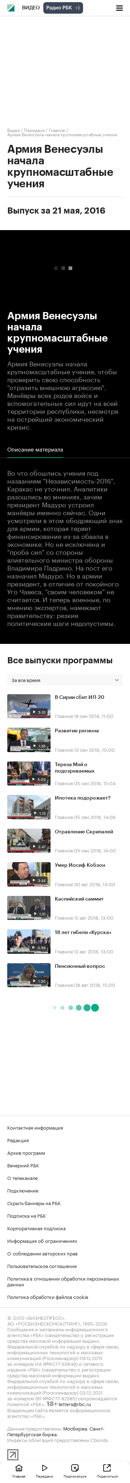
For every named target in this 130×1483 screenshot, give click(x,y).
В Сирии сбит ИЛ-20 (79, 697)
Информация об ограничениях (42, 1240)
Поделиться (107, 1476)
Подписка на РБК (26, 1215)
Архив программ (26, 1152)
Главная (18, 1476)
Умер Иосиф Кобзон (80, 865)
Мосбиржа (75, 1428)
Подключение (22, 1190)
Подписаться (75, 1476)
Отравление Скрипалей (84, 831)
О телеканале (22, 1177)
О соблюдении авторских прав (42, 1253)
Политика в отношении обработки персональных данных (63, 1280)
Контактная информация (35, 1127)
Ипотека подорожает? (82, 798)
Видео (31, 7)
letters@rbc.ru (74, 1403)
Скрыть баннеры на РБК (34, 1202)
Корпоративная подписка (36, 1227)
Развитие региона (77, 730)
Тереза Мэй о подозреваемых (75, 768)
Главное (57, 129)
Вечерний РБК (23, 1164)
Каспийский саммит (79, 899)
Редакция (18, 1139)
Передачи (34, 129)
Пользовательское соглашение (42, 1265)
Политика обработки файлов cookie (47, 1296)
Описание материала (35, 449)
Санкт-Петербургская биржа (56, 1430)
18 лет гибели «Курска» (83, 932)
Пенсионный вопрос (80, 966)
